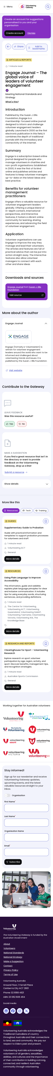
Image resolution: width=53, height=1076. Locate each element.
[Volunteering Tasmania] (39, 741)
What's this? (12, 101)
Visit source (19, 296)
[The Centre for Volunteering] (13, 729)
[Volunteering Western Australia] (39, 753)
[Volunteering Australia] (13, 716)
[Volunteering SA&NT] (13, 741)
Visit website (14, 370)
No (23, 423)
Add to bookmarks (38, 47)
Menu (10, 6)
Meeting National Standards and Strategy (23, 96)
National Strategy (13, 957)
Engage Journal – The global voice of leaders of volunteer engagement (26, 79)
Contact (8, 965)
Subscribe (14, 861)
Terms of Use (11, 974)
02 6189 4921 (17, 992)
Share (20, 46)
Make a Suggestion (14, 961)
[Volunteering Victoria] (13, 753)
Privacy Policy (11, 970)
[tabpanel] (26, 604)
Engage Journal (15, 287)
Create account (14, 33)
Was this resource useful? (18, 416)
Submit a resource (14, 472)
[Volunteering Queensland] (39, 729)
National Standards (14, 952)
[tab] (26, 510)
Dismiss (31, 33)
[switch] (7, 795)
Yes (11, 423)
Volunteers (9, 948)
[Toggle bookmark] (46, 521)
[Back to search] (8, 46)
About (7, 944)
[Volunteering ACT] (39, 716)
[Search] (48, 7)
